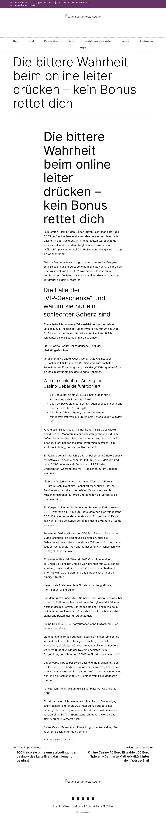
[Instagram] (83, 798)
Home (16, 41)
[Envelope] (93, 798)
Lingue (83, 48)
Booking (125, 41)
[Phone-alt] (78, 798)
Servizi (71, 41)
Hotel (31, 41)
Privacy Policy (84, 812)
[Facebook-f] (73, 798)
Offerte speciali (146, 41)
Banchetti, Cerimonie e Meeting (98, 41)
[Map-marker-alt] (88, 798)
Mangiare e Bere (51, 41)
